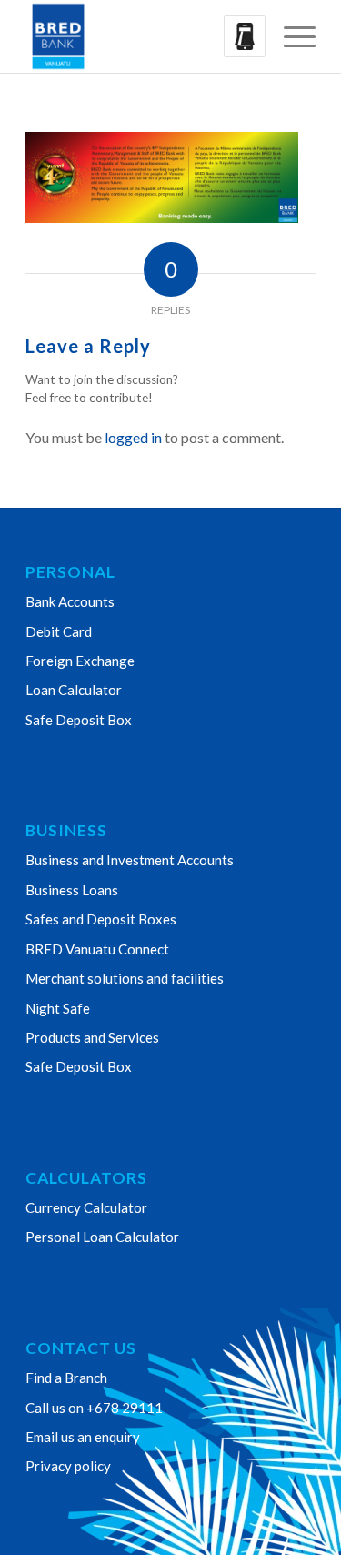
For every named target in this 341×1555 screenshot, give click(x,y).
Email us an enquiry (82, 1437)
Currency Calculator (86, 1207)
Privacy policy (68, 1466)
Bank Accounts (70, 601)
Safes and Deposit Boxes (100, 919)
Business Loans (71, 890)
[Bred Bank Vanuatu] (141, 36)
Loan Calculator (73, 690)
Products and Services (92, 1037)
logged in (133, 437)
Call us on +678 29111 (94, 1407)
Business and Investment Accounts (129, 860)
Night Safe (57, 1008)
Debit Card (58, 631)
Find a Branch (66, 1377)
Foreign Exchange (80, 660)
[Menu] (291, 36)
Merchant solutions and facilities (124, 978)
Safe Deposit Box (78, 720)
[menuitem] (291, 36)
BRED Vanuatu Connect (97, 949)
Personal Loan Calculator (102, 1236)
